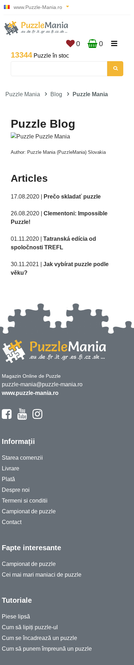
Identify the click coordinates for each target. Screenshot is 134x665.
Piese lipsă (16, 616)
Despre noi (16, 490)
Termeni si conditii (25, 501)
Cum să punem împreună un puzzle (47, 649)
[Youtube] (22, 417)
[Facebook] (6, 417)
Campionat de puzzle (29, 511)
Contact (11, 522)
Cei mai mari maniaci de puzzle (41, 575)
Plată (8, 479)
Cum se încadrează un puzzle (39, 638)
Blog (56, 94)
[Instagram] (37, 417)
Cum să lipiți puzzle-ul (30, 627)
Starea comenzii (22, 458)
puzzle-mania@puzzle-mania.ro (42, 384)
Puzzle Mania (22, 94)
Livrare (10, 468)
